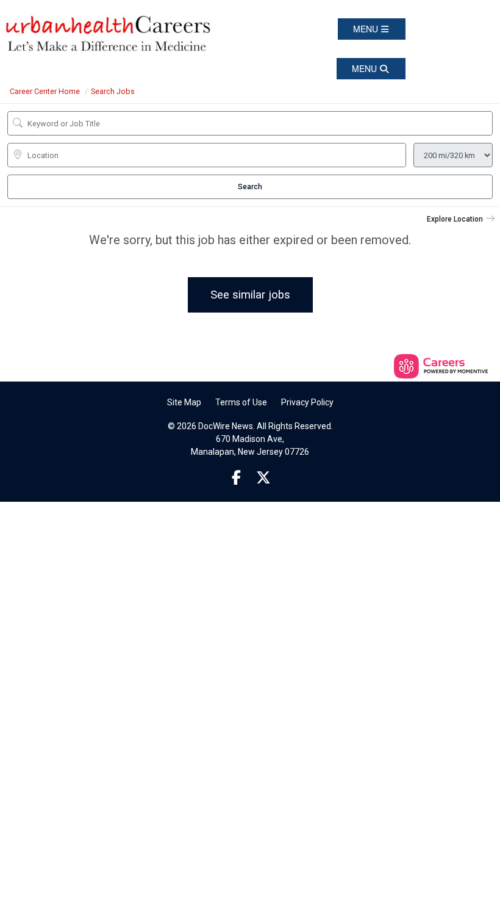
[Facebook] (236, 478)
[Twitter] (264, 478)
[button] (371, 29)
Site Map (184, 402)
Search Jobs (113, 91)
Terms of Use (241, 402)
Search (250, 187)
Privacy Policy (307, 402)
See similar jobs (250, 294)
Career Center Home (45, 91)
